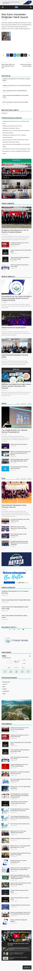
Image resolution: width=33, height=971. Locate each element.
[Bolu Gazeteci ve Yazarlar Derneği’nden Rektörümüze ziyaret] (5, 773)
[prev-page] (2, 272)
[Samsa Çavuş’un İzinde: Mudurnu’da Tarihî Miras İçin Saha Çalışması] (5, 885)
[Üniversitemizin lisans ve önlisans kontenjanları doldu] (5, 862)
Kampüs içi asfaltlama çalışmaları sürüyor (20, 838)
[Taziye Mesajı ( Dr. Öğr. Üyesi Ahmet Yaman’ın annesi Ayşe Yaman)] (5, 803)
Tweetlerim (4, 113)
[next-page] (5, 272)
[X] (11, 55)
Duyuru (15, 170)
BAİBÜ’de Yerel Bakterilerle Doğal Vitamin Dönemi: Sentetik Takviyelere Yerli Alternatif (16, 386)
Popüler (29, 403)
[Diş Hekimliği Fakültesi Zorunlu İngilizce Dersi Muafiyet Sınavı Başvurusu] (5, 811)
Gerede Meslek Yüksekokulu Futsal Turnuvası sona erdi (14, 506)
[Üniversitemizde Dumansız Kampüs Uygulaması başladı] (5, 468)
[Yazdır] (25, 55)
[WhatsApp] (18, 55)
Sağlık (4, 403)
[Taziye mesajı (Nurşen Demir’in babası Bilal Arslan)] (5, 252)
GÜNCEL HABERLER (8, 203)
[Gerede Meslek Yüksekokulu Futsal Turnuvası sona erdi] (16, 492)
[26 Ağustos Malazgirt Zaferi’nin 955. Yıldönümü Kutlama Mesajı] (5, 766)
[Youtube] (23, 629)
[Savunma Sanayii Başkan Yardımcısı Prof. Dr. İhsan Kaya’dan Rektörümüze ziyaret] (5, 914)
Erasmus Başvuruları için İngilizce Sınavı (20, 823)
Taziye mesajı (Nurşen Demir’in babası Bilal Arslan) (14, 90)
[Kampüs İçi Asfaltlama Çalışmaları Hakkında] (5, 921)
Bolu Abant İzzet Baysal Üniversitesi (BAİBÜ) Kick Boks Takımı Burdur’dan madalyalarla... (19, 543)
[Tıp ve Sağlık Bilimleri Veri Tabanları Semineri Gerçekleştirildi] (16, 417)
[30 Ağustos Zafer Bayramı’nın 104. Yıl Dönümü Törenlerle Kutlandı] (16, 217)
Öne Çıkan (23, 403)
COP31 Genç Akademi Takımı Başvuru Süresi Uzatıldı (15, 102)
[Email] (22, 55)
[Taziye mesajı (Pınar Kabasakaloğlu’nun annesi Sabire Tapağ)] (5, 259)
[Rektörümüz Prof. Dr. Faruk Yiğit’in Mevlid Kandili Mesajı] (5, 788)
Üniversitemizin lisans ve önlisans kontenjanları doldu (16, 149)
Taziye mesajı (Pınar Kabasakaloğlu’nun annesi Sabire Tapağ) (15, 96)
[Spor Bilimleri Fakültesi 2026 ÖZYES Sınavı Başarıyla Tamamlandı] (5, 855)
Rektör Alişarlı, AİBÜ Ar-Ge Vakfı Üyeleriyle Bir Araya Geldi (8, 66)
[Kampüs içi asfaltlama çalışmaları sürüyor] (5, 840)
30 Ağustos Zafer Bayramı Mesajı (10, 128)
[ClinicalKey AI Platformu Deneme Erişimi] (5, 907)
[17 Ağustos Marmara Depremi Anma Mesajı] (5, 892)
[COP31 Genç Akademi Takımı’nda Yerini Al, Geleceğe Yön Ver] (5, 781)
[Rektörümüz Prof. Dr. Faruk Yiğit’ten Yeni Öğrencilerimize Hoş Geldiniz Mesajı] (5, 870)
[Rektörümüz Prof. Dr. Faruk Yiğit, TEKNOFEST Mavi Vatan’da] (5, 833)
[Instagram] (14, 629)
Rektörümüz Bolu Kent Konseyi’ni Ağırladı (25, 65)
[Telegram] (14, 55)
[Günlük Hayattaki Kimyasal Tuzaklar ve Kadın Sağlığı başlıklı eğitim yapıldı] (5, 461)
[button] (2, 7)
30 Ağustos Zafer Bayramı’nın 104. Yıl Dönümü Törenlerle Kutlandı (16, 79)
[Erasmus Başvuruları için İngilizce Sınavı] (5, 825)
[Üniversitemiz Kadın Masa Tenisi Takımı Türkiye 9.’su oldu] (5, 521)
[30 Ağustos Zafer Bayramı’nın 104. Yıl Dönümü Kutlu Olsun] (5, 244)
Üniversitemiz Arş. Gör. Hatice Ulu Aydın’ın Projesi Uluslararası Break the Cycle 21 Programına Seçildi (16, 298)
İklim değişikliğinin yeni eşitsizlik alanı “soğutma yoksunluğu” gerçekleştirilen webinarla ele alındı (19, 795)
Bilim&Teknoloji (5, 293)
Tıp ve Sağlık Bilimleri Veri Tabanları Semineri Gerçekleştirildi (14, 431)
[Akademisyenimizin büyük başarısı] (16, 318)
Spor (3, 478)
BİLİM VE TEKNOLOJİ (8, 276)
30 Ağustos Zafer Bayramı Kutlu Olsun (12, 126)
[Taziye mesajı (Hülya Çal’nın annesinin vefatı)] (5, 899)
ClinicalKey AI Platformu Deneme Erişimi (20, 905)
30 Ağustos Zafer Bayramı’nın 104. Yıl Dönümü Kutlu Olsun (16, 85)
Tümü (18, 403)
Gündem (15, 183)
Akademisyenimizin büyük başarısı (14, 327)
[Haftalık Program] (16, 640)
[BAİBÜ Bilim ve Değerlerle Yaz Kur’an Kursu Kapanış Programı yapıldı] (19, 194)
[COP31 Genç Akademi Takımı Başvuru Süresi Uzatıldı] (5, 266)
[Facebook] (7, 55)
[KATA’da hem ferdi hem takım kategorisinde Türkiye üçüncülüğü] (5, 528)
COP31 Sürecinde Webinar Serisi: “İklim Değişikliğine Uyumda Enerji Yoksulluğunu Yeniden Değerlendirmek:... (20, 877)
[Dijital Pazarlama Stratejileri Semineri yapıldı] (16, 345)
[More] (29, 55)
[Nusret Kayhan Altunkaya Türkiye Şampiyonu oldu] (5, 536)
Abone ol (27, 967)
